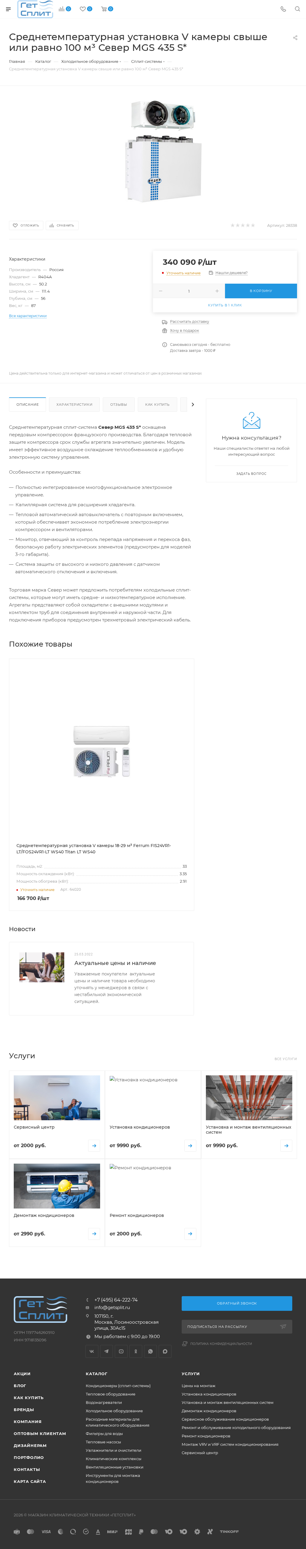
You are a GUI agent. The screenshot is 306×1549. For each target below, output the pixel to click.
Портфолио (29, 1457)
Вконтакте (91, 1351)
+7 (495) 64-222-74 (116, 1300)
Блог (20, 1385)
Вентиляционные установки (114, 1467)
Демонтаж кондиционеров (209, 1410)
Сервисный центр (200, 1452)
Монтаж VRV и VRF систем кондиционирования (230, 1444)
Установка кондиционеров (209, 1394)
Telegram (106, 1351)
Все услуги (286, 1059)
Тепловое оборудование (110, 1394)
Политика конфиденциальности (221, 1344)
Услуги (191, 1373)
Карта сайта (30, 1481)
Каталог (97, 1373)
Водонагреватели (104, 1402)
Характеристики (74, 404)
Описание (27, 404)
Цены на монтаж (198, 1385)
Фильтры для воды (104, 1433)
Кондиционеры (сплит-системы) (118, 1385)
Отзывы (118, 404)
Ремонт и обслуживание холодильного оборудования (236, 1427)
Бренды (24, 1409)
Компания (28, 1421)
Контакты (27, 1469)
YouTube (121, 1351)
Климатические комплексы (113, 1458)
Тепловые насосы (103, 1441)
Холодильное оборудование (114, 1410)
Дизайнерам (30, 1445)
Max (165, 1351)
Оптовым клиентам (40, 1433)
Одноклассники (135, 1351)
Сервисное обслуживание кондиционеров (225, 1419)
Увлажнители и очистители (113, 1450)
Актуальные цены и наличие (115, 963)
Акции (22, 1373)
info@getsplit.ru (112, 1307)
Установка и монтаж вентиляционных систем (227, 1402)
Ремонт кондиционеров (206, 1436)
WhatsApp (150, 1351)
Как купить (157, 404)
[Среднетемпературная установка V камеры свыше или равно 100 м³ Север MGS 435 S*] (163, 152)
